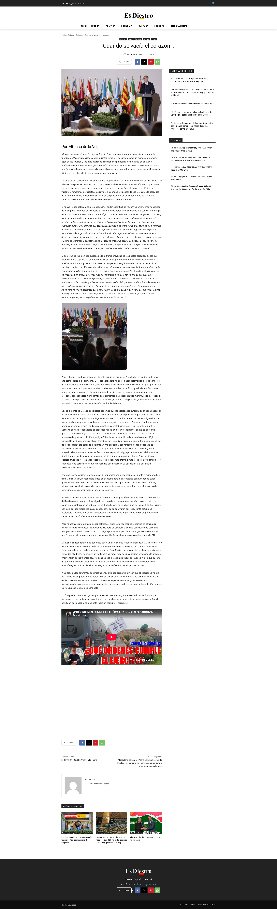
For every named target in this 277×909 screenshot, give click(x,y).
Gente (154, 39)
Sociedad (146, 39)
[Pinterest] (151, 62)
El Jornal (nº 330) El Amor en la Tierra (79, 760)
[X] (213, 3)
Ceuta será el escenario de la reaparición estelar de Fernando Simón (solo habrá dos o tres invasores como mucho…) (192, 126)
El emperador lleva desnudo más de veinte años (192, 104)
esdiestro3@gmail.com (145, 884)
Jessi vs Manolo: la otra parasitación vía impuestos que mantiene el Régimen (76, 840)
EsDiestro (133, 54)
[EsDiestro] (125, 54)
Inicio (63, 35)
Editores (79, 35)
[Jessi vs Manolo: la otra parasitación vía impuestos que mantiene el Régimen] (77, 823)
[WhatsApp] (157, 62)
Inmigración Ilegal (69, 833)
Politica (138, 39)
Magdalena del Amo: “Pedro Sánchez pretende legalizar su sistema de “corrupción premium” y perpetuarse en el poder (139, 763)
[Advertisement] (111, 698)
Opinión (71, 35)
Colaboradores (136, 833)
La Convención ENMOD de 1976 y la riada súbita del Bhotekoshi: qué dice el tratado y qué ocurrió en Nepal (111, 840)
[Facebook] (137, 62)
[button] (195, 26)
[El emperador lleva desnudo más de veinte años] (146, 823)
